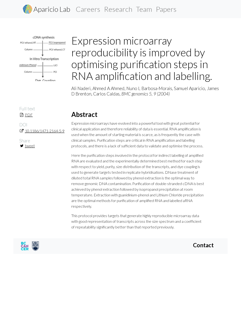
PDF (29, 114)
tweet (30, 145)
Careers (88, 9)
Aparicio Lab (51, 9)
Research (118, 9)
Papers (166, 9)
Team (144, 9)
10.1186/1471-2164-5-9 (44, 130)
